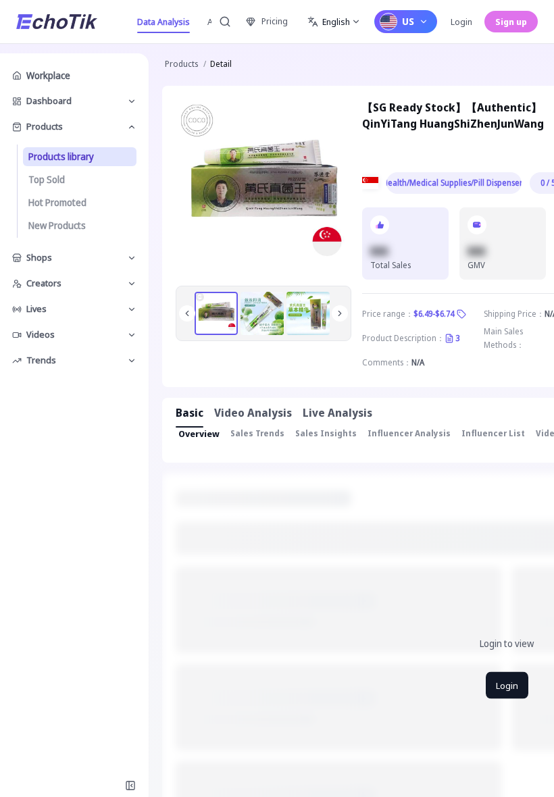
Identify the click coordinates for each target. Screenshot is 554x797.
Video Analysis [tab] (253, 412)
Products (181, 64)
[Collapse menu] (130, 785)
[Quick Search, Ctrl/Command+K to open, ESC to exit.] (225, 21)
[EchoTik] (56, 21)
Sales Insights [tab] (326, 433)
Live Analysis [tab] (337, 412)
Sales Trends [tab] (257, 433)
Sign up (511, 22)
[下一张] (340, 313)
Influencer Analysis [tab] (409, 433)
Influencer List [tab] (493, 433)
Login (461, 22)
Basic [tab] (189, 412)
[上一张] (187, 313)
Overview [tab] (199, 434)
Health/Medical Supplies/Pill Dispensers (454, 182)
